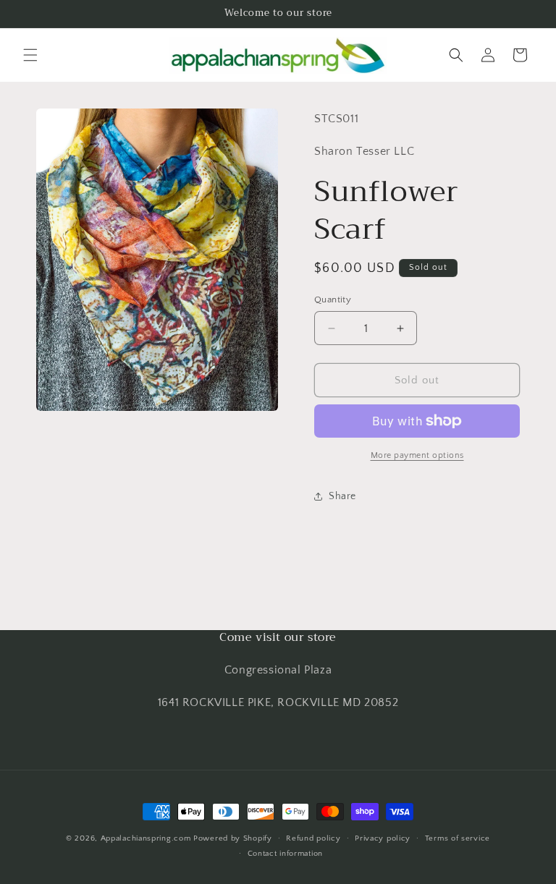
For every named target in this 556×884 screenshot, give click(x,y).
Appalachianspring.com (146, 838)
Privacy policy (382, 838)
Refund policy (313, 838)
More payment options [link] (417, 455)
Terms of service (457, 838)
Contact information (285, 853)
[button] (30, 55)
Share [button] (342, 496)
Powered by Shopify (232, 838)
